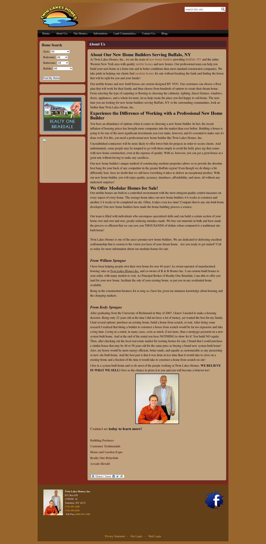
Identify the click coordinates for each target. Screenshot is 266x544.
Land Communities (123, 34)
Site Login (136, 536)
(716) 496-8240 (72, 510)
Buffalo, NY (193, 59)
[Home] (59, 28)
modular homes (144, 73)
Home (45, 34)
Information (99, 34)
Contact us (98, 428)
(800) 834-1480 (82, 514)
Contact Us (147, 34)
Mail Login (154, 536)
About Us (60, 34)
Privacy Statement (115, 536)
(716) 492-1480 (72, 506)
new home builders (161, 59)
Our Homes (79, 34)
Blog (163, 34)
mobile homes (144, 64)
